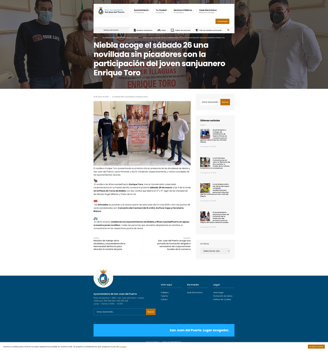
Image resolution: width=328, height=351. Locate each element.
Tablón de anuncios (183, 30)
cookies (122, 346)
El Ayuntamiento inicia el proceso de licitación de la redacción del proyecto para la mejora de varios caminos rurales (214, 217)
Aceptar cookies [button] (316, 346)
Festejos (130, 38)
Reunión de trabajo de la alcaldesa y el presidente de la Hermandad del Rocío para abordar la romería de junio (109, 244)
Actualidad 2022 (108, 38)
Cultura (164, 299)
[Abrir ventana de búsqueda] (228, 30)
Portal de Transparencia (171, 342)
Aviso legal (218, 292)
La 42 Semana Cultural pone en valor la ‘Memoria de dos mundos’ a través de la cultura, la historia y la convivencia (215, 163)
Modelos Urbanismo (144, 30)
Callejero (165, 292)
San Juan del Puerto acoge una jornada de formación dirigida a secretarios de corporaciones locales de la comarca (174, 244)
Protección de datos (222, 296)
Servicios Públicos (183, 11)
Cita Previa (222, 21)
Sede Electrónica (208, 11)
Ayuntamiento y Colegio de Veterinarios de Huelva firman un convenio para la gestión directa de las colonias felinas (213, 136)
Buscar (225, 102)
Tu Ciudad (161, 11)
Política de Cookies (222, 299)
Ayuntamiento (120, 38)
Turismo (164, 296)
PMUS (164, 30)
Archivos (204, 243)
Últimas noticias (210, 120)
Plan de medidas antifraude (210, 30)
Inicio (96, 38)
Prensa (135, 38)
